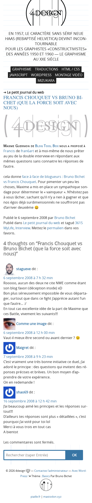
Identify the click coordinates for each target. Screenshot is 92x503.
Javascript (19, 75)
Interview (22, 228)
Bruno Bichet (64, 217)
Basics (46, 476)
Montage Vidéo (68, 75)
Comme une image (31, 323)
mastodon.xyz (52, 497)
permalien (55, 228)
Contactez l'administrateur (51, 471)
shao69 (22, 392)
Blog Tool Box (46, 145)
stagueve (23, 268)
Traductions (46, 69)
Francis (9, 151)
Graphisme (21, 69)
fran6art (27, 151)
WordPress (41, 75)
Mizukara (46, 80)
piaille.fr (35, 497)
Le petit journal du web (41, 222)
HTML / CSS (71, 69)
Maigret (22, 347)
